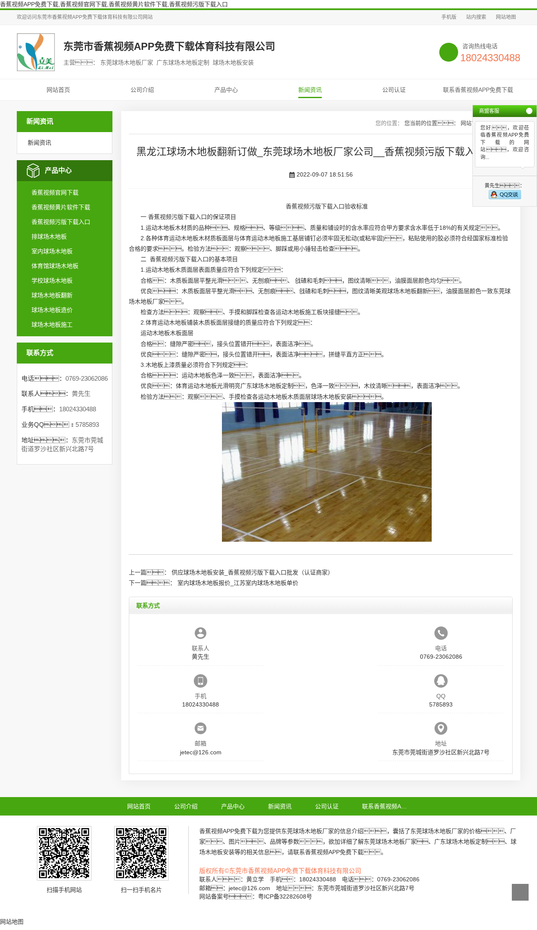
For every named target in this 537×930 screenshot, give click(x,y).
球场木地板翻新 (52, 295)
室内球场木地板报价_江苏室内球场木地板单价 (237, 582)
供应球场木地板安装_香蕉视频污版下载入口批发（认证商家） (253, 572)
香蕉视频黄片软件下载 (60, 207)
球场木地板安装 (331, 396)
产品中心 (226, 89)
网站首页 (58, 89)
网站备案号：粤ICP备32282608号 (255, 896)
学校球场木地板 (52, 280)
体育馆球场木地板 (54, 265)
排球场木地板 (49, 236)
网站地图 (506, 17)
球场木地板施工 (52, 324)
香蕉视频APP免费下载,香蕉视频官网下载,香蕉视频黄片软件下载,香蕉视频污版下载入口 (114, 4)
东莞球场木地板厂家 (307, 831)
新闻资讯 (310, 89)
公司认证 (394, 89)
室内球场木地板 (52, 251)
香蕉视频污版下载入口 (60, 221)
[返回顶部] (520, 892)
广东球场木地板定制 (266, 385)
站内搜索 (476, 17)
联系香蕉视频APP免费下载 (478, 89)
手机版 (448, 17)
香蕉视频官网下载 (54, 192)
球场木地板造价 (52, 310)
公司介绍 (142, 89)
